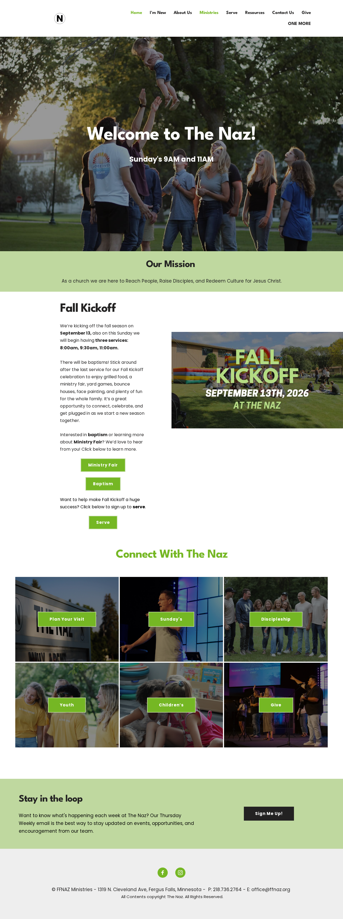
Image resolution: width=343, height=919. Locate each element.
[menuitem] (136, 13)
